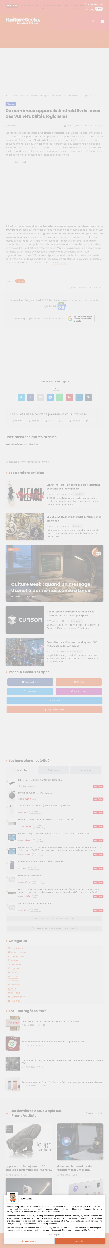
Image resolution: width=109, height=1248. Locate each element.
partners (22, 1206)
